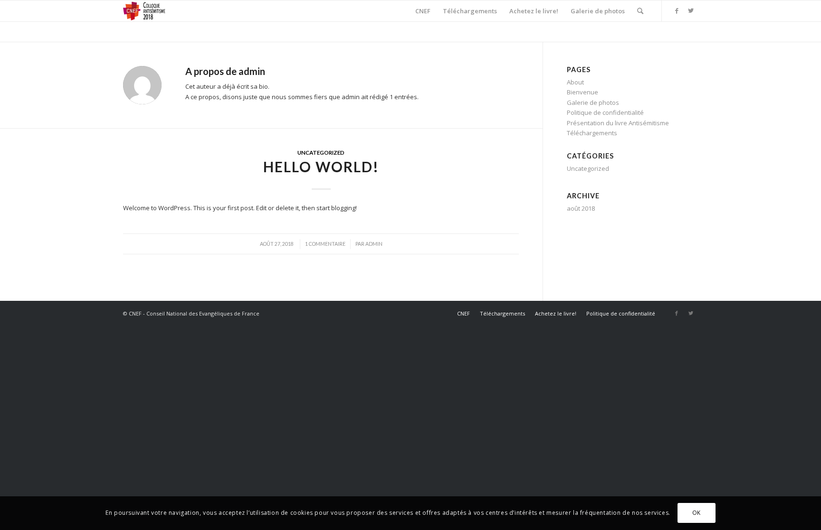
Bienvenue (582, 92)
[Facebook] (676, 10)
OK (696, 513)
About (575, 82)
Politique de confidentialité (605, 112)
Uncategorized (320, 152)
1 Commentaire (325, 244)
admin (373, 244)
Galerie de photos (593, 102)
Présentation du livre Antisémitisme (618, 123)
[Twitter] (691, 10)
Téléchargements (592, 133)
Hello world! (321, 166)
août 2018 (581, 208)
